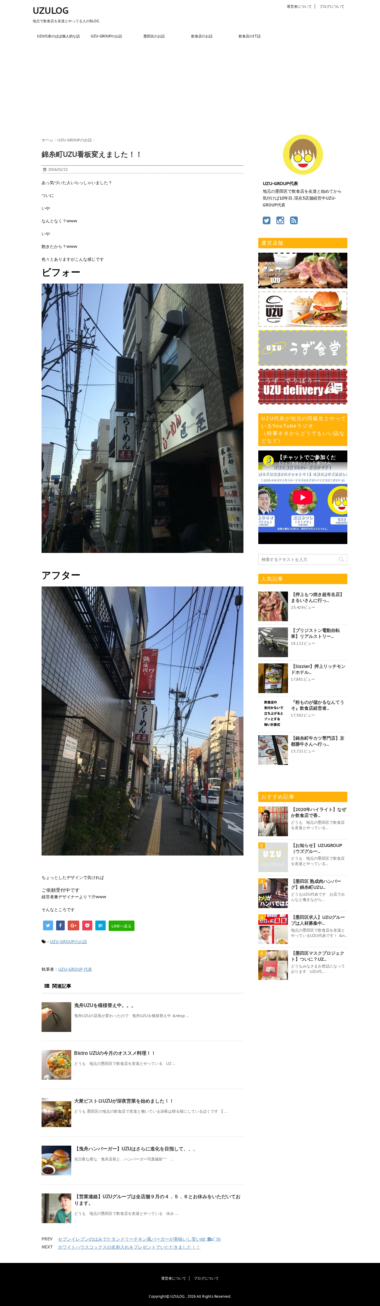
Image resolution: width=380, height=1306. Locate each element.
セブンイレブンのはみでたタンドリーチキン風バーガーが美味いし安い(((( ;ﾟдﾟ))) (139, 1239)
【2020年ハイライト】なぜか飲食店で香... (318, 812)
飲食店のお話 (202, 36)
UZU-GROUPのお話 (106, 36)
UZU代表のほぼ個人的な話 (58, 36)
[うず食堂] (302, 363)
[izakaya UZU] (302, 285)
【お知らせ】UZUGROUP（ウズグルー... (316, 848)
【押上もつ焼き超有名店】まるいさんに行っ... (317, 597)
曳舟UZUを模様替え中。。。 (105, 1005)
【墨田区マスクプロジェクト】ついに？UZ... (317, 956)
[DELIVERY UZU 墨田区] (302, 401)
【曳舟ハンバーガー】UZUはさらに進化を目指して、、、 (136, 1149)
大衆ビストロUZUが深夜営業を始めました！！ (124, 1101)
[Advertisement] (190, 87)
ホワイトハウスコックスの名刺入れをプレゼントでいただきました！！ (129, 1247)
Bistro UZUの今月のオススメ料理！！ (115, 1053)
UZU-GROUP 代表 (75, 969)
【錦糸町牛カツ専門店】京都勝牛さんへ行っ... (317, 741)
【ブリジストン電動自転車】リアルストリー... (315, 633)
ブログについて (331, 6)
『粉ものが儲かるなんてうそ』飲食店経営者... (317, 705)
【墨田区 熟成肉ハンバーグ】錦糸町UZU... (316, 884)
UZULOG (51, 10)
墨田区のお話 (154, 36)
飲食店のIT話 (250, 36)
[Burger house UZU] (302, 324)
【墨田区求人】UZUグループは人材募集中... (318, 920)
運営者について (299, 6)
